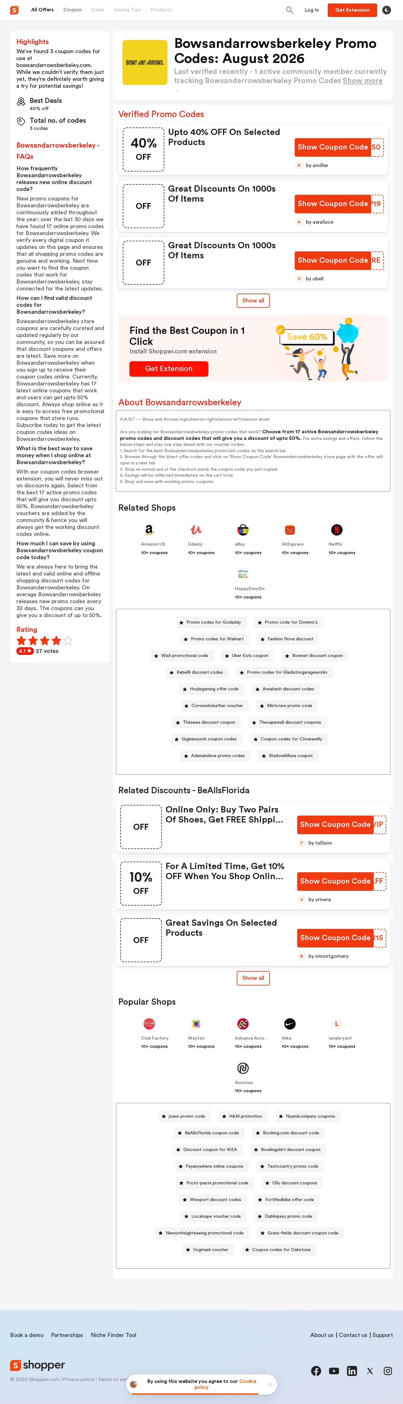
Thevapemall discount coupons (290, 722)
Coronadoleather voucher (217, 706)
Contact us (353, 1335)
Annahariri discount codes (288, 689)
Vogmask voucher (210, 1250)
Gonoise (244, 1083)
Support (382, 1335)
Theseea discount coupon (209, 722)
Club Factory (155, 1038)
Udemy (195, 544)
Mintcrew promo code (289, 706)
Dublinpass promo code (288, 1216)
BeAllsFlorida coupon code (212, 1133)
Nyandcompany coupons (310, 1116)
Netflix (335, 544)
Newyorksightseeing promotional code (205, 1233)
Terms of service (117, 1379)
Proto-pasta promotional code (217, 1183)
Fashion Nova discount (290, 639)
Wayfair (196, 1038)
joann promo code (187, 1116)
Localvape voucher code (216, 1216)
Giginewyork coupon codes (209, 739)
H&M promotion (245, 1116)
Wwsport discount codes (215, 1200)
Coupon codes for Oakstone (281, 1250)
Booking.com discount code (291, 1133)
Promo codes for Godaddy (213, 622)
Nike (286, 1038)
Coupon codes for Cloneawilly (291, 739)
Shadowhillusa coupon (291, 756)
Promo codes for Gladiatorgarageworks (287, 672)
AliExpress (293, 544)
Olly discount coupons (294, 1183)
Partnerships (67, 1335)
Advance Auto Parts (255, 1038)
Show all (253, 300)
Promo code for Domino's (291, 622)
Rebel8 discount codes (200, 672)
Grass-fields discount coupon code (303, 1233)
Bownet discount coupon (317, 656)
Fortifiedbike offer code (289, 1200)
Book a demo (26, 1335)
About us (322, 1335)
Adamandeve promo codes (218, 756)
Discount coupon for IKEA (210, 1150)
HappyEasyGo (250, 589)
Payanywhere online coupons (214, 1166)
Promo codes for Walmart (217, 639)
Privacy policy (78, 1379)
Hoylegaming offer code (214, 689)
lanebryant (340, 1038)
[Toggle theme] (386, 10)
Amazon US (153, 544)
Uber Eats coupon (250, 656)
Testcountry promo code (292, 1166)
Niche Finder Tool (113, 1335)
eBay (240, 544)
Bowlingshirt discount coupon (291, 1150)
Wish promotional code (184, 656)
